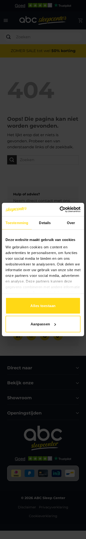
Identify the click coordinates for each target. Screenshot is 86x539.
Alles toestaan (42, 305)
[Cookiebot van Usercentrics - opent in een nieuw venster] (61, 210)
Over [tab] (71, 223)
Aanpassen (40, 324)
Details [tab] (45, 223)
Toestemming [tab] (16, 223)
